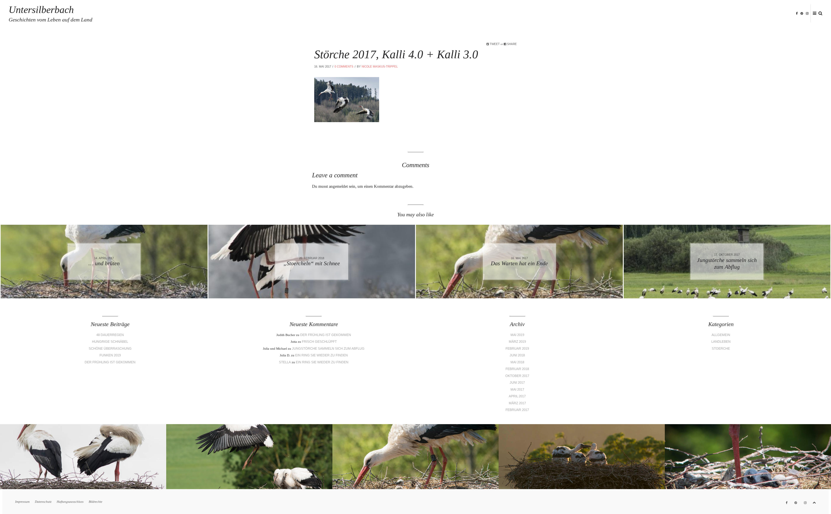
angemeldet (338, 186)
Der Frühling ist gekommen (110, 362)
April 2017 (517, 396)
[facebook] (797, 13)
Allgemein (721, 335)
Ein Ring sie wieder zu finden (321, 355)
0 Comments (344, 66)
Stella (285, 362)
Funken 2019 (110, 355)
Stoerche (721, 348)
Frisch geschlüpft (319, 341)
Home (681, 13)
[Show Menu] (813, 14)
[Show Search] (819, 14)
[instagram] (807, 13)
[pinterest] (802, 13)
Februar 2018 (517, 369)
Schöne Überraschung (110, 348)
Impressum (698, 13)
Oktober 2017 (517, 376)
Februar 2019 (517, 348)
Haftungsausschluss (752, 13)
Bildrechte (782, 13)
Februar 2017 (517, 410)
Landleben (721, 341)
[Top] (814, 501)
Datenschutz (721, 13)
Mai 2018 (517, 362)
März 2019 (517, 341)
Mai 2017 (517, 389)
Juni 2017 (517, 382)
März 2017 (517, 403)
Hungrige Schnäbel (110, 341)
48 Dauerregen (110, 335)
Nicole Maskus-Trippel (380, 66)
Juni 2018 (517, 355)
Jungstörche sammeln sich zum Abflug (328, 348)
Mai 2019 (517, 335)
